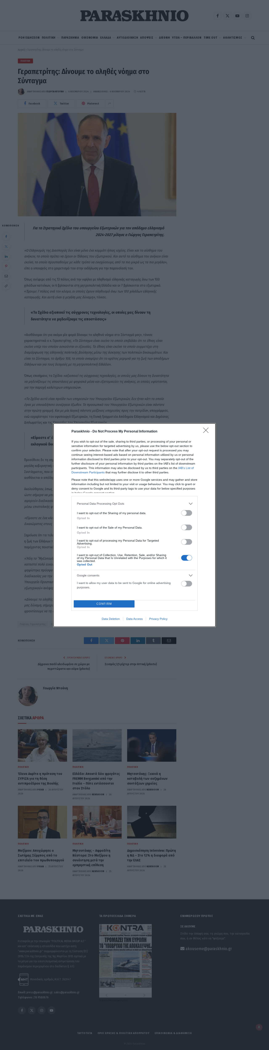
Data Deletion (111, 618)
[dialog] (134, 525)
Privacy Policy (158, 618)
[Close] (207, 432)
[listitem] (134, 503)
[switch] (186, 513)
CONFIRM (104, 603)
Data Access (134, 618)
